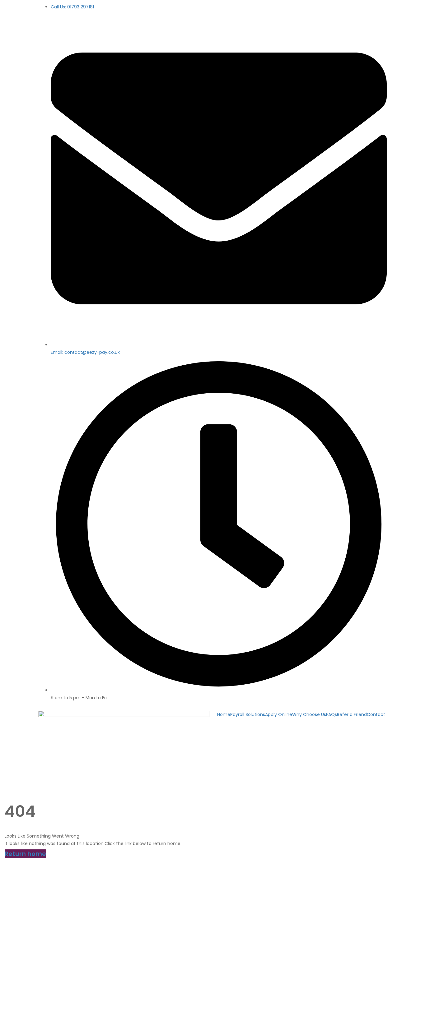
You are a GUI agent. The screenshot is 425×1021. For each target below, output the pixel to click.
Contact (376, 714)
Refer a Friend (352, 714)
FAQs (331, 714)
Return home (25, 853)
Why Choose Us (309, 714)
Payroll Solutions (247, 714)
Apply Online (278, 714)
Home (223, 714)
